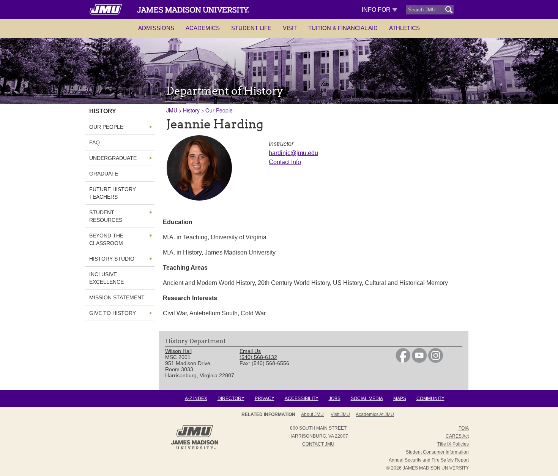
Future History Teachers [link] (112, 193)
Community (430, 398)
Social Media (367, 398)
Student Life (251, 28)
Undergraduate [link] (113, 158)
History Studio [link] (111, 259)
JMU (171, 110)
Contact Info (285, 162)
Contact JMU (318, 444)
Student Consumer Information (437, 452)
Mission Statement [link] (117, 297)
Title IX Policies (453, 444)
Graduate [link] (103, 174)
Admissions (156, 28)
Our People (219, 110)
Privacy (264, 398)
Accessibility (301, 398)
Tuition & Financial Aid (343, 28)
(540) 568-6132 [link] (258, 357)
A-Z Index (196, 398)
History (191, 110)
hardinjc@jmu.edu (293, 153)
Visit (290, 28)
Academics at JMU (375, 414)
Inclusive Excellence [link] (106, 278)
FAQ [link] (94, 142)
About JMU (312, 414)
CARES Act (457, 436)
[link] (403, 361)
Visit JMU (340, 414)
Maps (399, 398)
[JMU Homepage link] (194, 448)
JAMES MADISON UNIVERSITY (436, 468)
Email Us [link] (250, 351)
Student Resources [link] (105, 216)
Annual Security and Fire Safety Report (429, 460)
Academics (203, 28)
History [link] (102, 111)
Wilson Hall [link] (178, 351)
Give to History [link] (112, 313)
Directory (231, 398)
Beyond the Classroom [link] (106, 239)
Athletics (404, 28)
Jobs (334, 398)
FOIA (464, 428)
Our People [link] (106, 127)
